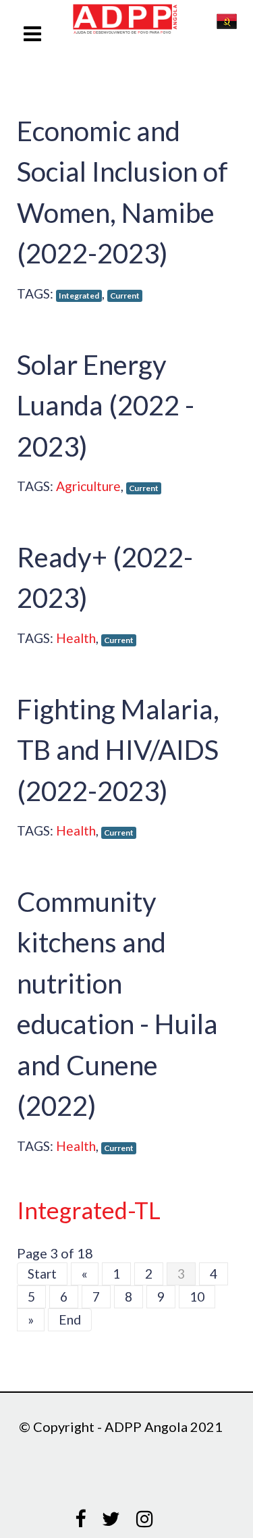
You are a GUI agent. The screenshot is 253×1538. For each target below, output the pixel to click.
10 (197, 1296)
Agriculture (88, 486)
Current (125, 295)
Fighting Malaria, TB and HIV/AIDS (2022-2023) (118, 749)
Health (76, 638)
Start (42, 1273)
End (70, 1319)
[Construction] (136, 20)
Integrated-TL (89, 1210)
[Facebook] (80, 1520)
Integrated (79, 295)
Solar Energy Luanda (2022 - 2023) (105, 405)
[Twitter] (111, 1520)
